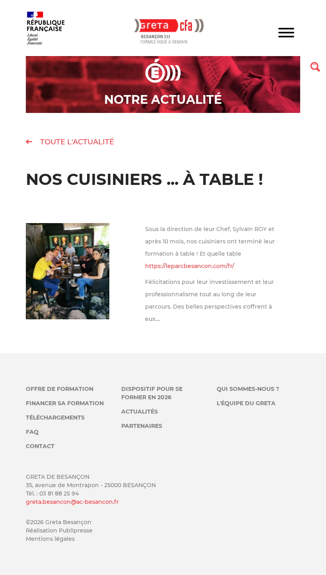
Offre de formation (59, 388)
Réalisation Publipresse (59, 530)
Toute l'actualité (76, 142)
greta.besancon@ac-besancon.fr (72, 501)
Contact (40, 446)
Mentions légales (50, 538)
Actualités (139, 411)
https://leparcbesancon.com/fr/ (189, 266)
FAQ (32, 431)
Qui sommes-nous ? (248, 388)
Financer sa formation (65, 403)
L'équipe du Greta (246, 403)
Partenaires (141, 425)
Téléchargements (55, 417)
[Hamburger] (286, 34)
